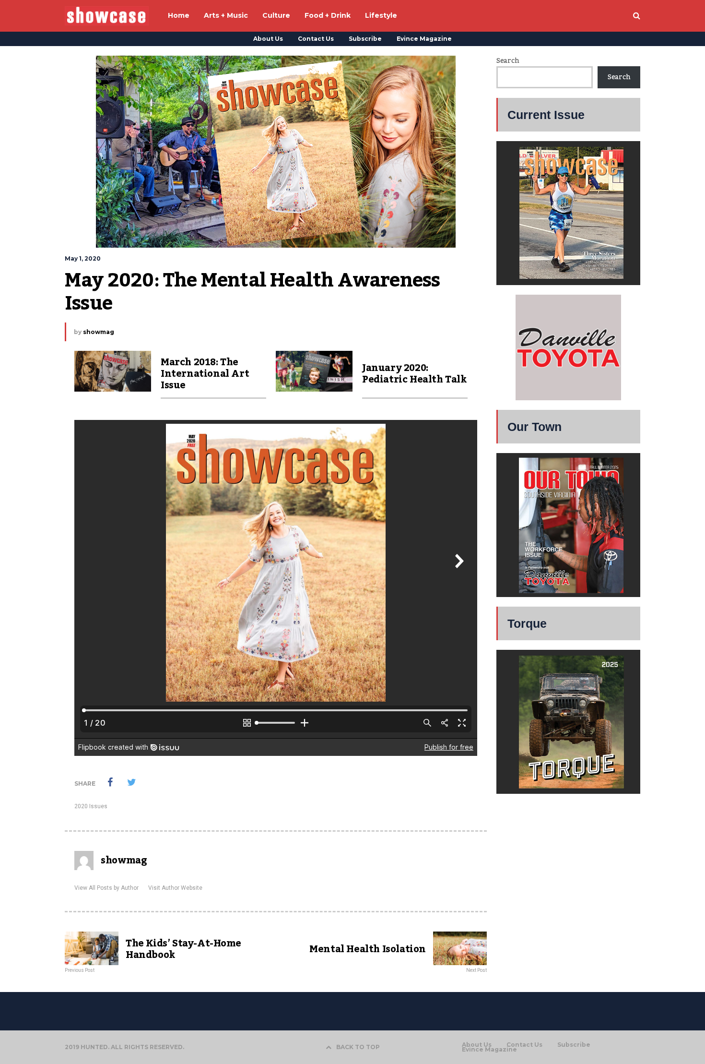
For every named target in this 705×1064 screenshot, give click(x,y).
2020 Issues (90, 806)
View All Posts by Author (106, 888)
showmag (98, 331)
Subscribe (365, 38)
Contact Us (316, 38)
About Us (268, 38)
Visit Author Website (175, 888)
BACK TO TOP (358, 1047)
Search (507, 61)
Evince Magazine (424, 38)
